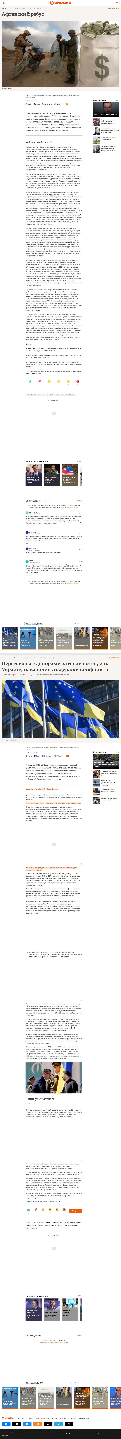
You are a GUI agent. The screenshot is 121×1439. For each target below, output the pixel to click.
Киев (61, 1222)
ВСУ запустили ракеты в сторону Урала (109, 138)
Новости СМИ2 (53, 401)
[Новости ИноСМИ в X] (69, 1424)
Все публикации (84, 1418)
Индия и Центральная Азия (33, 394)
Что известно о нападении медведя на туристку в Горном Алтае (105, 764)
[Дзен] (37, 104)
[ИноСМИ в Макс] (6, 1424)
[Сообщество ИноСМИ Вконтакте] (27, 1424)
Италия (15, 8)
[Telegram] (59, 104)
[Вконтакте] (47, 104)
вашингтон (53, 1225)
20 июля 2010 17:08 (26, 8)
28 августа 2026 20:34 (40, 658)
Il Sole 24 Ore (6, 8)
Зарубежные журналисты (23, 1433)
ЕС (31, 1222)
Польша (66, 1225)
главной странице (72, 507)
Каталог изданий (7, 1433)
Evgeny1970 (33, 512)
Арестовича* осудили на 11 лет (106, 114)
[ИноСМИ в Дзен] (16, 1424)
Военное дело (45, 1418)
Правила (79, 501)
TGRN (31, 561)
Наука (37, 1418)
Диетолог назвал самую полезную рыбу (109, 799)
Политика (40, 1225)
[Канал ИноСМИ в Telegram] (58, 1424)
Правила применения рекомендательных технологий (96, 1433)
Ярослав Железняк (39, 1222)
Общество (55, 1418)
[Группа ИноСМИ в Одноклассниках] (37, 1424)
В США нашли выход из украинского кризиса (109, 790)
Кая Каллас (35, 1228)
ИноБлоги (74, 1418)
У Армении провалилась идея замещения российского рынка (109, 121)
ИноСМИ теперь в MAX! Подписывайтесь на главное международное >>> (53, 803)
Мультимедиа (64, 1418)
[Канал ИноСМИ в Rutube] (48, 1424)
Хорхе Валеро (52, 789)
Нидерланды (73, 1225)
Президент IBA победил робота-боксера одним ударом (109, 773)
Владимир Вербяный (23, 658)
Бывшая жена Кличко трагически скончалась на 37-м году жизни (110, 130)
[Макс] (29, 104)
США (13, 658)
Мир (44, 394)
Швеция (28, 1228)
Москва (47, 1225)
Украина (48, 1222)
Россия (66, 1222)
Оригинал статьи (113, 8)
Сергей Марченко (31, 1225)
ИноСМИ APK (5, 1435)
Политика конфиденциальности (66, 1433)
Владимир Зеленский (75, 1222)
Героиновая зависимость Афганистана (65, 394)
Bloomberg (6, 658)
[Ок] (68, 104)
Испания (60, 1225)
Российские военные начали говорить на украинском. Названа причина (108, 149)
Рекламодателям (48, 1433)
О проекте (37, 1433)
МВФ (27, 1222)
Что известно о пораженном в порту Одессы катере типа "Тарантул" (108, 783)
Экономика (55, 1222)
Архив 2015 (50, 394)
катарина (32, 532)
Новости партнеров (106, 100)
